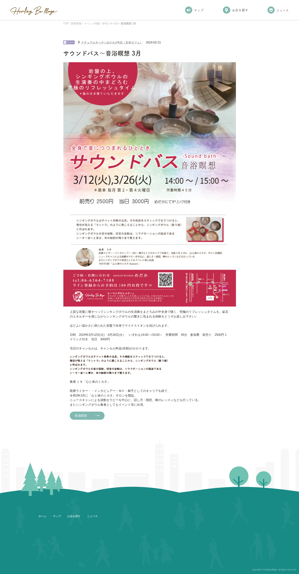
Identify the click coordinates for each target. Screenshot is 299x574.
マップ (199, 10)
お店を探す (240, 10)
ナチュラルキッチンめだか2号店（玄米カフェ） (112, 42)
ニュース (282, 10)
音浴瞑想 (81, 415)
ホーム (42, 516)
